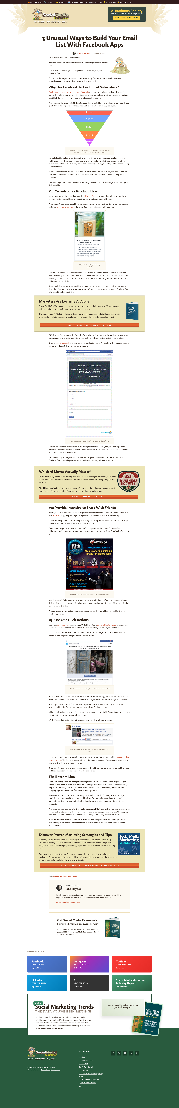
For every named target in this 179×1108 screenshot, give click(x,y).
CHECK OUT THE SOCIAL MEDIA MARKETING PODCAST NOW (89, 865)
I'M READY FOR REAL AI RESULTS (88, 496)
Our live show (83, 1070)
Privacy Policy (55, 1070)
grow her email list (65, 207)
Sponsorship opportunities (87, 1083)
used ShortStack (62, 343)
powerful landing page (106, 625)
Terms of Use (45, 1070)
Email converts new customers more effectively (69, 92)
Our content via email (86, 1060)
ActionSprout (62, 625)
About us (82, 1057)
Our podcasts (83, 1064)
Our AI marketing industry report (90, 1079)
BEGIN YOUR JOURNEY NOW (127, 18)
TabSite (56, 515)
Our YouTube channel (86, 1067)
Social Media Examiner (50, 14)
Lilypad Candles (91, 196)
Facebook (57, 876)
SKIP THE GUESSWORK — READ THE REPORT (89, 325)
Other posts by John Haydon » (68, 902)
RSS (80, 1086)
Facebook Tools (70, 876)
